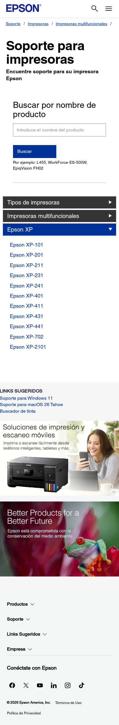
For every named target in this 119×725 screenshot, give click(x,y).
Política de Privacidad (24, 713)
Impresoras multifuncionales (81, 23)
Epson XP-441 (26, 326)
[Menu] (108, 8)
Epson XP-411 (26, 306)
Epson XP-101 (26, 245)
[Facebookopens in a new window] (12, 685)
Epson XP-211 (26, 265)
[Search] (94, 8)
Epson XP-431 (26, 316)
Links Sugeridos (23, 634)
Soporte (13, 23)
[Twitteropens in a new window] (26, 685)
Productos (17, 604)
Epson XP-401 (26, 296)
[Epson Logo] (24, 8)
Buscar (24, 151)
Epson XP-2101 (28, 347)
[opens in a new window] (81, 685)
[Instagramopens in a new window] (67, 685)
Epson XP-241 (26, 286)
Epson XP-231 (26, 275)
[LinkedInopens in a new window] (54, 685)
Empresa (16, 649)
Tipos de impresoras (33, 202)
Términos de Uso (68, 703)
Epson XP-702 (26, 337)
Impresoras (38, 23)
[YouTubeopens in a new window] (40, 685)
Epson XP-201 (26, 255)
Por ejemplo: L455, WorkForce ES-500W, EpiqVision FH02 (50, 165)
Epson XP (20, 229)
